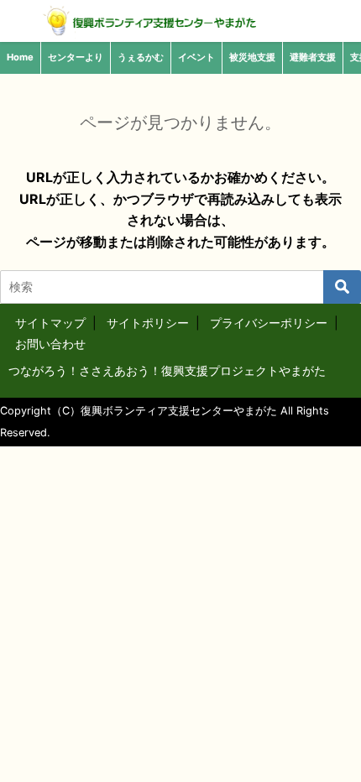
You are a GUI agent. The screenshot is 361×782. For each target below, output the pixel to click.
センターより (75, 57)
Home (20, 57)
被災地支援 (252, 57)
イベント (196, 57)
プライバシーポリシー (268, 322)
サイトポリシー (148, 322)
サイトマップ (50, 322)
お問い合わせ (50, 343)
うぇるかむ (141, 57)
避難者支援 (313, 57)
